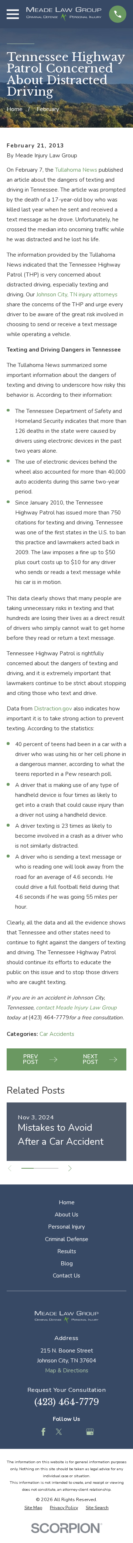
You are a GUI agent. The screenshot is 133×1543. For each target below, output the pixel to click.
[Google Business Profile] (90, 1432)
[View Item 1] (27, 1168)
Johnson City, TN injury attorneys (76, 294)
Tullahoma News (76, 170)
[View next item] (70, 1168)
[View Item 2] (40, 1168)
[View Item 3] (52, 1168)
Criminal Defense (66, 1239)
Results (66, 1251)
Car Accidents (57, 1034)
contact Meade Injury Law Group (76, 1007)
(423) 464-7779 (66, 1402)
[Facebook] (43, 1432)
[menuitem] (33, 1508)
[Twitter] (59, 1432)
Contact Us (66, 1275)
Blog (67, 1263)
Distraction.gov (53, 708)
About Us (66, 1214)
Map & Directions (66, 1370)
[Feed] (74, 1432)
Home (67, 1202)
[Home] (64, 14)
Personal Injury (66, 1226)
